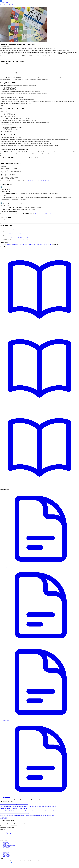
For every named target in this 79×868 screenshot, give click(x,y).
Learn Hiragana (6, 842)
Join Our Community (7, 832)
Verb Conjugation (6, 852)
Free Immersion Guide (7, 833)
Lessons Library (6, 834)
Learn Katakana (6, 843)
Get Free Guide (14, 825)
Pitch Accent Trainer (6, 855)
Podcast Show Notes (6, 836)
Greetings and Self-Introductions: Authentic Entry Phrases (14, 233)
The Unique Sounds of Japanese (9, 845)
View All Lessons (6, 847)
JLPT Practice (5, 853)
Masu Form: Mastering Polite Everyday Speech (44, 213)
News (8, 4)
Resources (14, 4)
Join (3, 4)
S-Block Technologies (7, 862)
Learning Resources (6, 837)
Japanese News (5, 835)
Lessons (5, 4)
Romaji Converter (6, 856)
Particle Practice (6, 854)
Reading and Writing (6, 846)
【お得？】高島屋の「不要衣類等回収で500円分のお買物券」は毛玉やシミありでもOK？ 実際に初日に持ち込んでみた (27, 244)
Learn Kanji (5, 844)
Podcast (10, 4)
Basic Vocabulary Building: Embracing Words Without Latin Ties (40, 180)
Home (1, 4)
